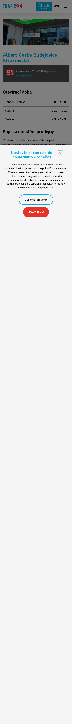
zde (51, 187)
